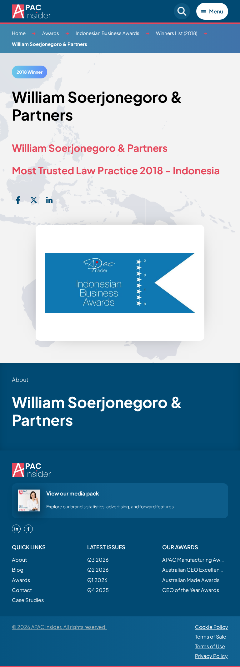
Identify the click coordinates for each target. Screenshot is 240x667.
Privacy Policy (211, 656)
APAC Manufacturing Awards (193, 559)
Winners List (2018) (176, 33)
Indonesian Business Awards (107, 33)
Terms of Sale (210, 636)
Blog (17, 569)
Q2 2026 (98, 569)
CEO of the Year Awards (190, 590)
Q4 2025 (98, 590)
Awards (50, 33)
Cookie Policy (211, 627)
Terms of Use (210, 646)
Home (19, 33)
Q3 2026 (98, 559)
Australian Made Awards (190, 580)
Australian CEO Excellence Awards (193, 569)
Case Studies (28, 600)
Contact (22, 590)
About (19, 559)
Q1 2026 (97, 580)
